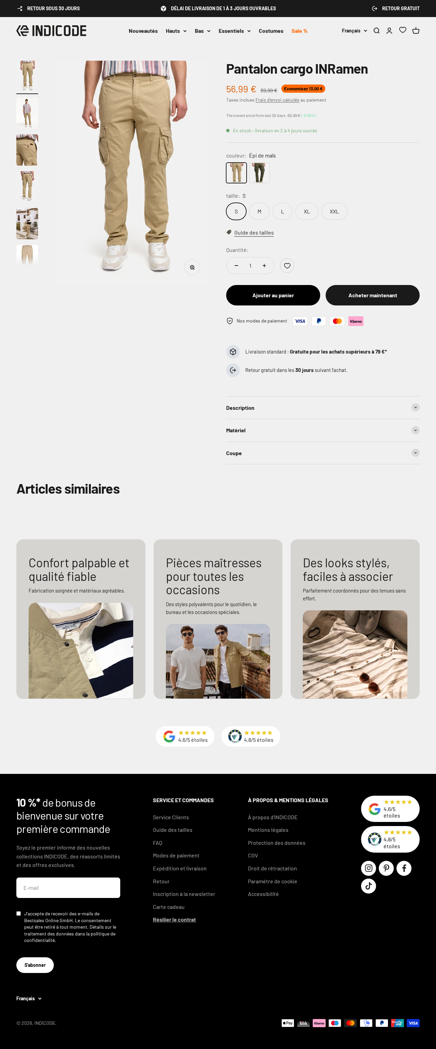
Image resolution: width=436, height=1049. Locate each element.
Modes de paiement (176, 855)
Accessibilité (263, 893)
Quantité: (237, 249)
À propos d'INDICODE (273, 817)
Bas (199, 30)
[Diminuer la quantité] (236, 265)
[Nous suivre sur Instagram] (368, 868)
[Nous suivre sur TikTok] (368, 886)
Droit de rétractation (272, 868)
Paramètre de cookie (272, 881)
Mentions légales (268, 829)
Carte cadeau (169, 906)
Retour (161, 881)
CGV (253, 855)
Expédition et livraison (180, 868)
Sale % (300, 30)
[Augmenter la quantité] (264, 265)
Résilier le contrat (174, 919)
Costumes (271, 30)
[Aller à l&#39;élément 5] (27, 224)
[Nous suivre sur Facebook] (403, 868)
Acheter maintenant (372, 295)
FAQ (157, 842)
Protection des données (277, 842)
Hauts (173, 30)
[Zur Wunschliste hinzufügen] (287, 265)
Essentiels (231, 30)
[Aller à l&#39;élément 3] (27, 151)
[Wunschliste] (403, 31)
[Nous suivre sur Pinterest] (386, 868)
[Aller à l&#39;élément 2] (27, 114)
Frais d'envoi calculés (277, 100)
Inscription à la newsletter (184, 893)
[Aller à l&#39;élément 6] (27, 261)
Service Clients (171, 817)
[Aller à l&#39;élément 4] (27, 188)
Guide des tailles (172, 829)
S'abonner (35, 965)
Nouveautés (143, 30)
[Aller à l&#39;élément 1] (27, 77)
